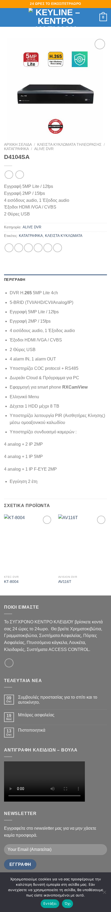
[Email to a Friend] (38, 247)
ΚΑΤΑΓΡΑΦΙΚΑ (16, 149)
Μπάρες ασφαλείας (36, 715)
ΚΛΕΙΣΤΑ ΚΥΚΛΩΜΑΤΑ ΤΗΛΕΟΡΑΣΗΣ (69, 145)
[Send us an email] (9, 662)
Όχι (68, 903)
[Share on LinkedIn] (57, 247)
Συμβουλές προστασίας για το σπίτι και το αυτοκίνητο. (57, 700)
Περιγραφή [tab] (14, 280)
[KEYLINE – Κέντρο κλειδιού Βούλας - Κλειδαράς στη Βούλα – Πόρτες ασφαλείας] (55, 17)
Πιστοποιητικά (31, 730)
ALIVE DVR (44, 149)
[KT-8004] (28, 543)
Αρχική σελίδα (18, 145)
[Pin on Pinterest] (47, 247)
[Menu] (7, 17)
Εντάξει (50, 903)
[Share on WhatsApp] (9, 247)
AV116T (64, 582)
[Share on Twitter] (28, 247)
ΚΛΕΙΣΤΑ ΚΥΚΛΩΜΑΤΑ (63, 236)
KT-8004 (11, 582)
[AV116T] (82, 543)
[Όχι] (104, 893)
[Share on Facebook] (18, 247)
